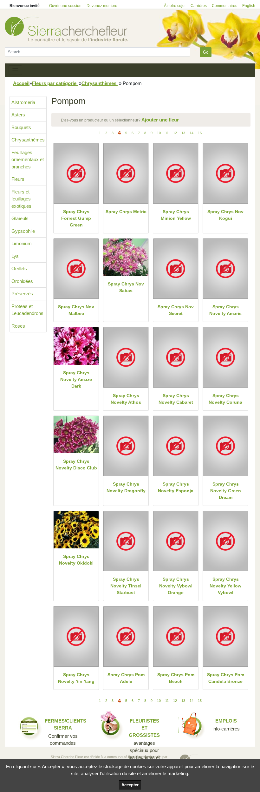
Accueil (21, 83)
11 (167, 133)
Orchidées (22, 281)
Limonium (21, 243)
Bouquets (21, 127)
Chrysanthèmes (99, 83)
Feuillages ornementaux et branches (27, 159)
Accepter (130, 784)
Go (205, 52)
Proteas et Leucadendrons (27, 310)
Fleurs (17, 179)
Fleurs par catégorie (55, 83)
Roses (18, 326)
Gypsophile (23, 231)
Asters (18, 114)
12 (175, 133)
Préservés (22, 293)
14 (191, 133)
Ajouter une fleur (160, 119)
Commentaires (224, 5)
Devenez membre (102, 5)
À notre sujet (174, 5)
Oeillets (19, 268)
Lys (15, 256)
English (248, 5)
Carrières (199, 5)
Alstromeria (23, 102)
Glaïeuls (20, 218)
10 (159, 133)
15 (200, 133)
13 (183, 133)
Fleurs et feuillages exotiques (21, 199)
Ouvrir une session (65, 5)
